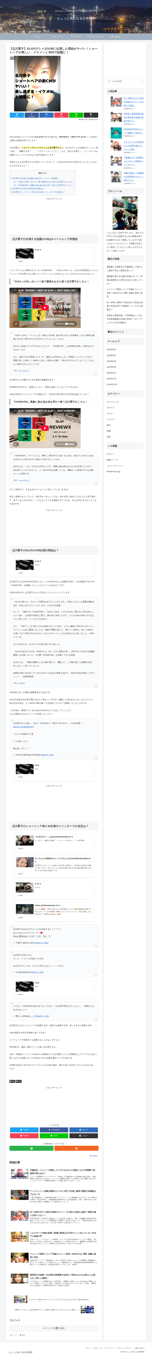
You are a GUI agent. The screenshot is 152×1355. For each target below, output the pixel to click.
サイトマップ (109, 1348)
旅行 (109, 425)
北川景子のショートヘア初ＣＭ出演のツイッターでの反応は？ (38, 192)
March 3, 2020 (47, 755)
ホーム (88, 1348)
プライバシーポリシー (124, 1348)
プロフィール (97, 1348)
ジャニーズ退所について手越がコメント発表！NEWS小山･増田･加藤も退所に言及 (125, 293)
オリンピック (113, 402)
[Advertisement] (53, 127)
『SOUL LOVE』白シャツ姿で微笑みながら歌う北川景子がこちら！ (44, 182)
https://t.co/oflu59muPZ (23, 727)
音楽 (19, 1081)
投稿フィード (113, 460)
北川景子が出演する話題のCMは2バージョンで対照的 (34, 178)
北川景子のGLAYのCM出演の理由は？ (28, 189)
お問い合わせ (139, 1348)
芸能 (13, 1081)
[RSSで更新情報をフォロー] (76, 1148)
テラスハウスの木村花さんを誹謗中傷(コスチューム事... (134, 145)
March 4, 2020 (41, 943)
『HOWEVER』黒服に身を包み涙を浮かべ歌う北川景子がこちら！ (44, 185)
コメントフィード (115, 466)
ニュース (111, 419)
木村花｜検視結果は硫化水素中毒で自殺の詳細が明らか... (134, 117)
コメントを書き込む (54, 1328)
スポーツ (111, 407)
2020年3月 (111, 367)
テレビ (110, 413)
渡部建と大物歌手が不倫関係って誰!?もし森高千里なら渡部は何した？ (124, 269)
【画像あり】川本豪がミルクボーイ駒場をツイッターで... (134, 161)
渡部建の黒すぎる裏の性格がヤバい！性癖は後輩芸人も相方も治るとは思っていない (125, 280)
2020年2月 (111, 373)
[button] (141, 81)
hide (44, 173)
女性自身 (22, 683)
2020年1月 (111, 379)
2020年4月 (111, 361)
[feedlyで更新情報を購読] (31, 1148)
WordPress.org (113, 471)
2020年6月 (111, 349)
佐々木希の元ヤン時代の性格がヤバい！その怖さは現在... (134, 102)
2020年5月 (111, 355)
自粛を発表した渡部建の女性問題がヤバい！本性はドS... (134, 176)
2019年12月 (112, 384)
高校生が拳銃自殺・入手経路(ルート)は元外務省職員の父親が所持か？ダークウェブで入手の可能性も (125, 319)
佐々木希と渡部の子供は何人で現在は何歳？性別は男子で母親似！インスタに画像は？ (125, 306)
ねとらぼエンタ (24, 370)
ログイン (111, 454)
